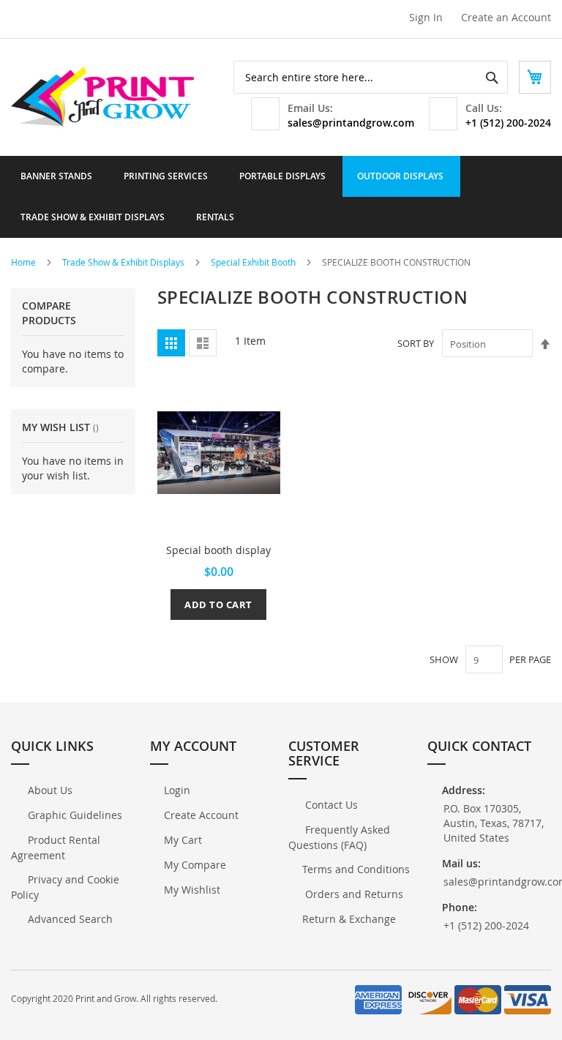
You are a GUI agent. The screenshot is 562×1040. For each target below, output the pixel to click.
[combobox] (370, 77)
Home (24, 262)
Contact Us (330, 805)
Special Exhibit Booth (254, 262)
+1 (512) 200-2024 (508, 123)
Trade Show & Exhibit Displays (124, 262)
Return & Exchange (349, 919)
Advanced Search (69, 919)
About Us (48, 790)
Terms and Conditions (356, 869)
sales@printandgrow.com (351, 123)
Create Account (201, 815)
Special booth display (218, 550)
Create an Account (506, 17)
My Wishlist (192, 890)
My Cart (183, 840)
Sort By (415, 344)
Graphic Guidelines (73, 815)
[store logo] (102, 97)
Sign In (426, 17)
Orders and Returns (352, 894)
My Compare (195, 865)
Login (177, 790)
